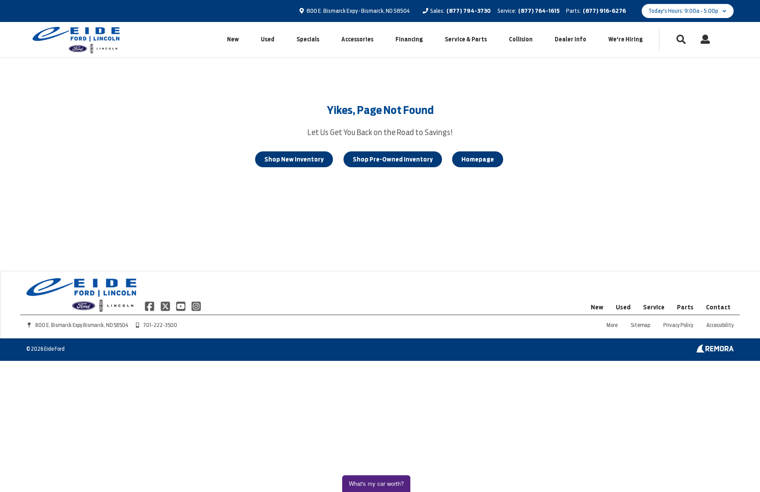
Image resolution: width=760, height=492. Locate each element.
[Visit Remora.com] (715, 350)
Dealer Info (570, 39)
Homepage (477, 159)
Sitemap (640, 325)
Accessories (357, 39)
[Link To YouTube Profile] (181, 305)
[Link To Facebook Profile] (150, 305)
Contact (718, 307)
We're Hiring (625, 39)
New (233, 39)
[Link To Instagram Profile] (196, 305)
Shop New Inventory (294, 159)
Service (654, 307)
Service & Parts (466, 39)
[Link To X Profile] (165, 305)
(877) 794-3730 (468, 10)
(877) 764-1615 (538, 10)
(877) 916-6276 (604, 10)
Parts (685, 307)
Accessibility (720, 325)
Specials (307, 39)
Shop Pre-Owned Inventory (393, 159)
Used (267, 39)
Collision (521, 39)
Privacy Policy (678, 325)
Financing (409, 39)
